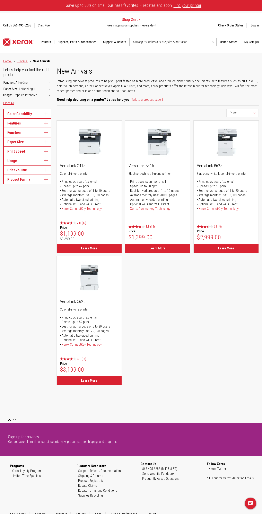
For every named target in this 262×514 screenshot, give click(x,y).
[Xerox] (18, 42)
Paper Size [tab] (15, 142)
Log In (255, 25)
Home (7, 61)
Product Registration (91, 481)
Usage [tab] (12, 161)
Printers (22, 61)
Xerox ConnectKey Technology (82, 209)
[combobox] (173, 42)
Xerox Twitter (217, 469)
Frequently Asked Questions (160, 479)
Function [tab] (14, 132)
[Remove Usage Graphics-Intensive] (49, 95)
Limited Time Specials (26, 476)
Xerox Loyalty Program (27, 471)
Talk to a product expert (147, 100)
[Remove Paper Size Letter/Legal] (49, 89)
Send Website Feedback (158, 474)
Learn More (89, 248)
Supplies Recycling (90, 495)
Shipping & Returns (90, 476)
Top (13, 420)
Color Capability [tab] (19, 114)
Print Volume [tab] (17, 170)
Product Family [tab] (18, 179)
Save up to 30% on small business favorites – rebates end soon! (133, 5)
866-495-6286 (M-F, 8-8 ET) (159, 469)
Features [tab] (14, 123)
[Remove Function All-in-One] (49, 83)
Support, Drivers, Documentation (99, 471)
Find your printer (187, 5)
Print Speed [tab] (16, 151)
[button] (230, 42)
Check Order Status (230, 25)
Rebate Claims (87, 486)
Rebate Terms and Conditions (97, 490)
